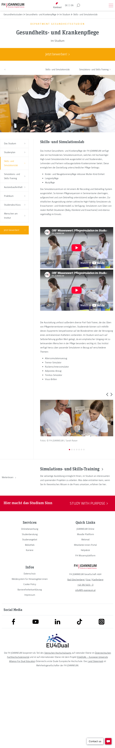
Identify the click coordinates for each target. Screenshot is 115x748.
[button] (107, 394)
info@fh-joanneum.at (85, 590)
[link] (30, 529)
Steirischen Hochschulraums (57, 652)
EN (72, 5)
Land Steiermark (95, 661)
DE (66, 5)
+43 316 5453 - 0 (85, 584)
